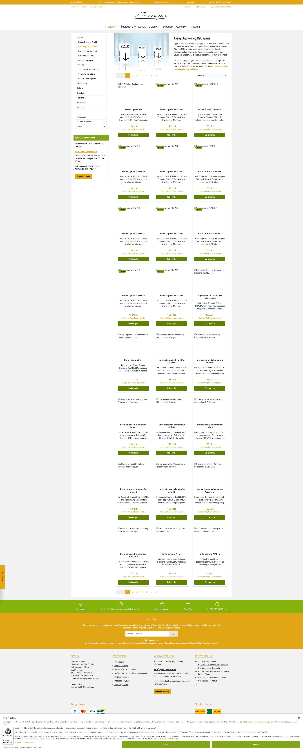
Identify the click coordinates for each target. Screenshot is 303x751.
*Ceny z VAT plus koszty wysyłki (133, 129)
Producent (81, 117)
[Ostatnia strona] (156, 75)
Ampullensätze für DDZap (88, 69)
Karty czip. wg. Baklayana (88, 47)
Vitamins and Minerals (207, 681)
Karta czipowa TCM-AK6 (171, 233)
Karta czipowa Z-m (133, 360)
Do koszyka (133, 135)
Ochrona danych (121, 666)
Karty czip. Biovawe (86, 56)
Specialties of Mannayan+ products (213, 665)
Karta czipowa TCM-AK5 (133, 233)
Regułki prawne (119, 655)
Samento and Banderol (207, 661)
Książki (80, 88)
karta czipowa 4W (133, 109)
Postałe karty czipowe (87, 79)
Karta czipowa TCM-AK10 (210, 109)
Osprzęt (81, 65)
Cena (79, 126)
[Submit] (173, 634)
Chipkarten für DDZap (86, 74)
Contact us (191, 2)
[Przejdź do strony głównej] (151, 15)
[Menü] (12, 728)
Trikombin (81, 98)
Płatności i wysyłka (122, 681)
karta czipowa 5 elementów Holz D (171, 426)
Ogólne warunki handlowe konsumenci (130, 673)
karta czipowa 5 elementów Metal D (133, 490)
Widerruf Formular (122, 677)
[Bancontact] (101, 711)
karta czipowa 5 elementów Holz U (210, 426)
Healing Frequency (85, 60)
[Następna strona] (151, 75)
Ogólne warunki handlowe (125, 669)
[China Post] (209, 711)
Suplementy (82, 83)
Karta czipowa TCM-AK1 (171, 109)
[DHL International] (217, 711)
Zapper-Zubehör (84, 122)
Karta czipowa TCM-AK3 (171, 171)
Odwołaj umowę (83, 176)
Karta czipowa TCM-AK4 (209, 171)
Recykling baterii (121, 685)
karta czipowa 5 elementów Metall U (171, 490)
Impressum (119, 662)
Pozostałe (81, 103)
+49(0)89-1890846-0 (86, 151)
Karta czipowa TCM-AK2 (133, 171)
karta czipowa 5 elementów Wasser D (210, 490)
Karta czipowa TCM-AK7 (209, 233)
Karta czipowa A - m (171, 554)
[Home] (104, 26)
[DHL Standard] (200, 711)
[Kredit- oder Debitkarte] (88, 711)
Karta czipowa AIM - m (210, 554)
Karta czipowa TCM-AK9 (171, 295)
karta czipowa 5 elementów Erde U (171, 361)
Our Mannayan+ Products (209, 668)
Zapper (80, 37)
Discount (81, 107)
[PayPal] (74, 711)
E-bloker (80, 93)
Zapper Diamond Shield (87, 42)
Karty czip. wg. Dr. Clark (87, 51)
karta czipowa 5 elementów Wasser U (133, 555)
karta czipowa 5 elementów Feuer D (210, 361)
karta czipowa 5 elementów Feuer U (133, 426)
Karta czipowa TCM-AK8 (133, 295)
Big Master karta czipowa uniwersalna (210, 296)
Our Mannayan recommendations (212, 677)
